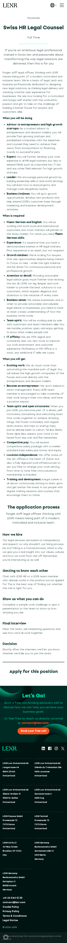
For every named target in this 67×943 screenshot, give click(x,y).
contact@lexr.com (14, 902)
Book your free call (33, 730)
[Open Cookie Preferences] (5, 937)
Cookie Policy (11, 907)
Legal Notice (10, 920)
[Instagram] (56, 748)
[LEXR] (10, 5)
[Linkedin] (43, 748)
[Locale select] (53, 5)
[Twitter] (62, 748)
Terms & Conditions (15, 916)
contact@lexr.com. (35, 723)
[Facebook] (49, 748)
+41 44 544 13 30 (12, 898)
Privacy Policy (11, 911)
